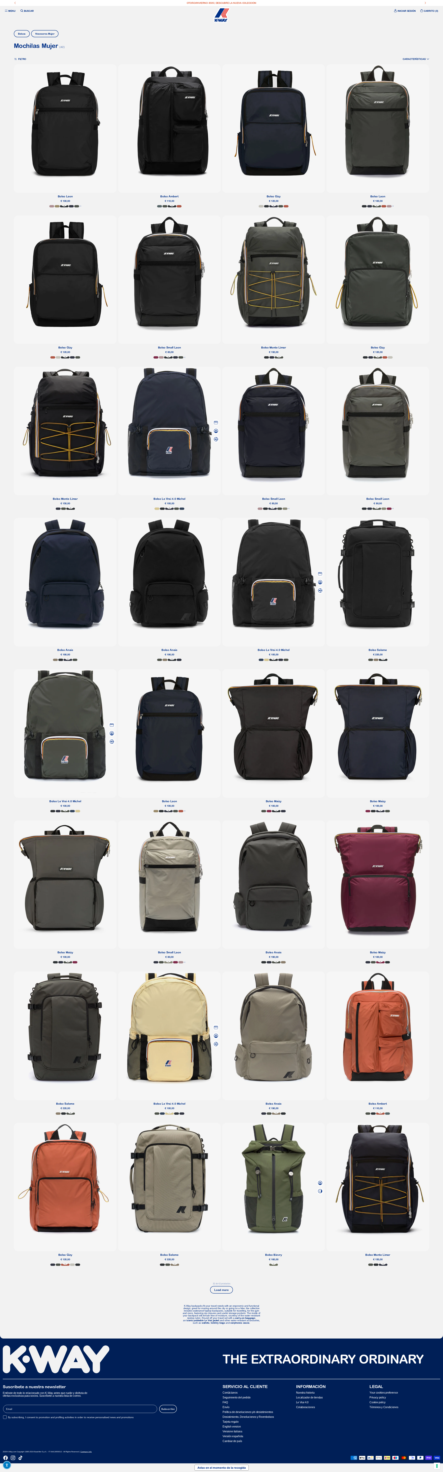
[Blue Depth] (71, 206)
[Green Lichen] (273, 1264)
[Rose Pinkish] (51, 206)
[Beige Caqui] (57, 206)
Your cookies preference (383, 1392)
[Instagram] (13, 1458)
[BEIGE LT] (261, 206)
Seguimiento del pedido (237, 1397)
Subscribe (168, 1409)
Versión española (233, 1436)
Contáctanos (230, 1392)
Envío (226, 1407)
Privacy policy (377, 1397)
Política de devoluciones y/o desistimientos (248, 1412)
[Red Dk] (156, 357)
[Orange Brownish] (179, 206)
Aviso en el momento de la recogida (221, 1467)
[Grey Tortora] (55, 660)
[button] (416, 59)
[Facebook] (5, 1458)
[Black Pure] (64, 206)
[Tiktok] (20, 1458)
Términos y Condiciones (383, 1407)
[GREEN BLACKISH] (76, 206)
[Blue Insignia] (181, 508)
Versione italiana (232, 1431)
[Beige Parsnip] (157, 508)
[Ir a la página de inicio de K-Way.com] (221, 15)
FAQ (225, 1402)
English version (232, 1426)
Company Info (86, 1452)
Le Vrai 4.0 (302, 1402)
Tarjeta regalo (231, 1421)
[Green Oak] (285, 508)
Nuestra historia (305, 1392)
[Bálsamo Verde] (159, 206)
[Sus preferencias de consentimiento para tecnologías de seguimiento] (437, 1466)
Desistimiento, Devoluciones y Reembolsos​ (248, 1416)
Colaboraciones (305, 1407)
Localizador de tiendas (309, 1397)
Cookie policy (377, 1402)
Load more (221, 1290)
